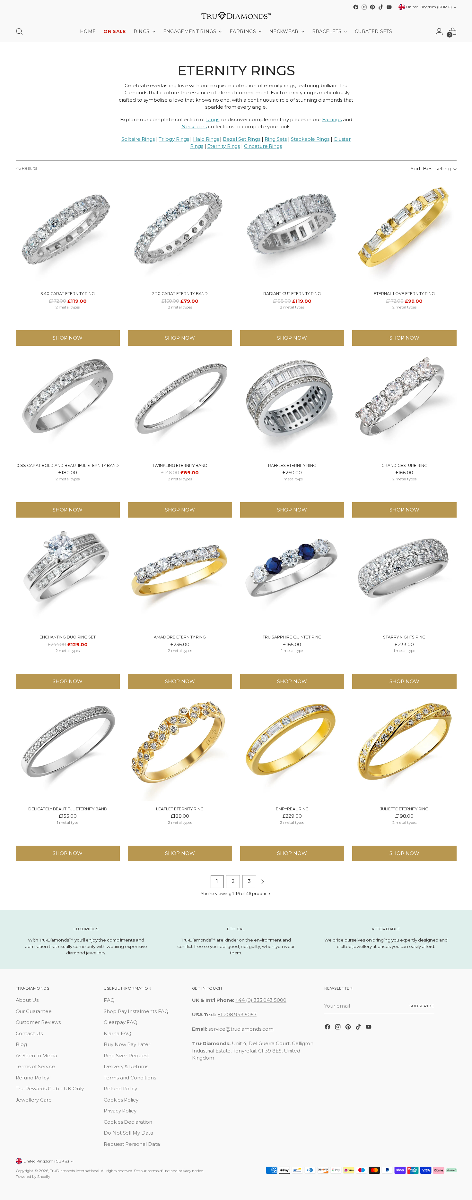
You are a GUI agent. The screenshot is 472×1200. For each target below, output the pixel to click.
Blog (21, 1044)
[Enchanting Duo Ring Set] (68, 577)
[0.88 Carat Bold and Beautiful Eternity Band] (68, 405)
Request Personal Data (132, 1144)
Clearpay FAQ (120, 1022)
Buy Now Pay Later (127, 1044)
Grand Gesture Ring (404, 465)
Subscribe (421, 1006)
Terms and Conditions (130, 1078)
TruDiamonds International (74, 1171)
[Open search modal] (19, 31)
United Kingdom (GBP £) (429, 7)
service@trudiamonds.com (240, 1029)
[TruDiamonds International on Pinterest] (372, 7)
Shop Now (68, 338)
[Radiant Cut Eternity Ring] (292, 234)
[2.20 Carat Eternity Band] (180, 234)
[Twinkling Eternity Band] (180, 405)
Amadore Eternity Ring (180, 637)
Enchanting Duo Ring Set (67, 637)
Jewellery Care (34, 1100)
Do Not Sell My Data (128, 1133)
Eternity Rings (223, 146)
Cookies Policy (121, 1100)
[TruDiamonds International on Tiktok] (381, 7)
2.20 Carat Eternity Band (180, 293)
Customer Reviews (38, 1022)
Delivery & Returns (126, 1066)
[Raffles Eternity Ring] (292, 405)
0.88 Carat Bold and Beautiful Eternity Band (67, 465)
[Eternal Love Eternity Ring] (404, 234)
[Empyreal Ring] (292, 749)
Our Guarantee (34, 1011)
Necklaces (194, 126)
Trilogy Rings (174, 139)
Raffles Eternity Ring (292, 465)
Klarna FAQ (117, 1033)
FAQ (109, 1000)
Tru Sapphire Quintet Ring (292, 637)
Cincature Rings (263, 146)
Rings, (213, 119)
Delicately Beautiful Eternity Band (67, 809)
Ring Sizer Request (126, 1055)
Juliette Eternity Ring (404, 809)
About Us (27, 1000)
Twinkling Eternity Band (179, 465)
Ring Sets (276, 139)
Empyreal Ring (292, 809)
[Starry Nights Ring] (404, 577)
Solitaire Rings (138, 139)
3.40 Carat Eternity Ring (68, 293)
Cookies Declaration (128, 1122)
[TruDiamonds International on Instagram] (364, 7)
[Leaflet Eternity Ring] (180, 749)
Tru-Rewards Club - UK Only (50, 1089)
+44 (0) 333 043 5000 (260, 1000)
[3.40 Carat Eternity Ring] (68, 234)
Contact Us (29, 1033)
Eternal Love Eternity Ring (404, 293)
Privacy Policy (120, 1111)
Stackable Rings (310, 139)
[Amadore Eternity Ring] (180, 577)
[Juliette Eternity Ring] (404, 749)
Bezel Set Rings (241, 139)
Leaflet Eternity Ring (180, 809)
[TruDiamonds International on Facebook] (356, 7)
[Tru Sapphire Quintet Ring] (292, 577)
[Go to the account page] (439, 31)
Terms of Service (36, 1066)
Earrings (331, 119)
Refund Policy (32, 1078)
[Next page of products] (263, 881)
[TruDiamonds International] (236, 16)
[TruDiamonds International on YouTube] (389, 7)
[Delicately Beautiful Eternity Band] (68, 749)
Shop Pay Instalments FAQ (136, 1011)
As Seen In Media (36, 1055)
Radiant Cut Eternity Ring (292, 293)
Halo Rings (206, 139)
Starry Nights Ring (404, 637)
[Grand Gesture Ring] (404, 405)
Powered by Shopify (33, 1176)
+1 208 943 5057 (237, 1014)
